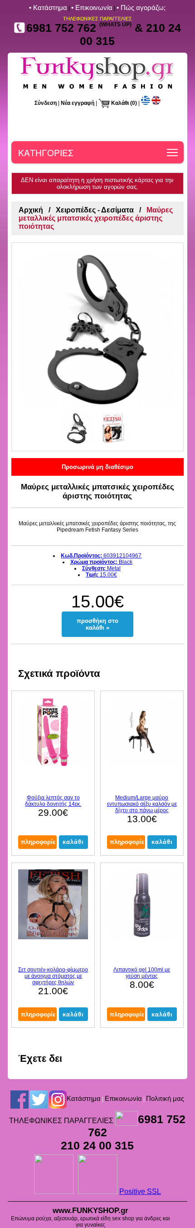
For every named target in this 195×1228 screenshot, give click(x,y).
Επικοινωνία (123, 1098)
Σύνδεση (45, 103)
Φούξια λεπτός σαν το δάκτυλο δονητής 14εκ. (53, 800)
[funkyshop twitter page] (39, 1099)
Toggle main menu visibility (172, 152)
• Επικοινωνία (91, 7)
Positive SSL (140, 1191)
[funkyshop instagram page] (58, 1099)
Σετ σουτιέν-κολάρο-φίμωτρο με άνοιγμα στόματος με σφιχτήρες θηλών (53, 976)
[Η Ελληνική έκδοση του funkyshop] (145, 103)
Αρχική (31, 210)
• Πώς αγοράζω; (141, 7)
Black (101, 562)
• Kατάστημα (48, 7)
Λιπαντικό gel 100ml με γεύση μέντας (141, 973)
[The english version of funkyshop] (156, 103)
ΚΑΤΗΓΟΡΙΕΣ (45, 152)
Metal (101, 568)
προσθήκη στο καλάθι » (97, 624)
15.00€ (101, 575)
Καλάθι (120, 103)
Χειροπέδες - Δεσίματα (95, 210)
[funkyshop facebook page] (19, 1099)
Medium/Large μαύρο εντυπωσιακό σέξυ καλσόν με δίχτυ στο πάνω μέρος (142, 804)
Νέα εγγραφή (77, 103)
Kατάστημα (84, 1098)
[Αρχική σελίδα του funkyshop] (97, 89)
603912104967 (101, 555)
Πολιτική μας (165, 1098)
